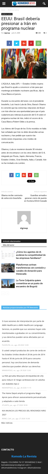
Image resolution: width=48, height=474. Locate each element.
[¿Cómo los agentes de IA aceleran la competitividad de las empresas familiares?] (8, 255)
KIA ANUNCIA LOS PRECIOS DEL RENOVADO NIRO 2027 (24, 412)
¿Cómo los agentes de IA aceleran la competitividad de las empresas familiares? (31, 255)
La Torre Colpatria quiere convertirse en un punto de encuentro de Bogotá (29, 283)
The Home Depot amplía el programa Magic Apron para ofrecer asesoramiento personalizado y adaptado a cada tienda (24, 397)
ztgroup (7, 33)
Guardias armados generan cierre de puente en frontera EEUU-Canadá (35, 198)
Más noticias (7, 423)
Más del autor (8, 245)
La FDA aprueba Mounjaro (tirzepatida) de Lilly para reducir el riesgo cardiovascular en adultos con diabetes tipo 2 (23, 380)
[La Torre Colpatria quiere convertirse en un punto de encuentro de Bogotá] (8, 283)
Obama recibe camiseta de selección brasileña (11, 196)
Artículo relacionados (11, 241)
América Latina (7, 14)
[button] (44, 3)
